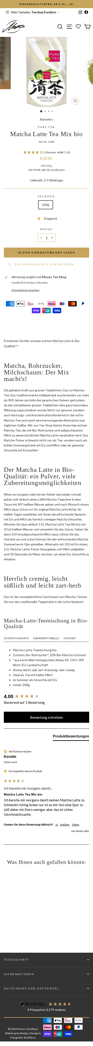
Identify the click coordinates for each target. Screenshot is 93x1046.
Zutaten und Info (16, 638)
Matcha (57, 341)
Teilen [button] (75, 824)
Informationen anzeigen (26, 290)
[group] (46, 696)
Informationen (19, 974)
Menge (46, 229)
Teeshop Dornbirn (43, 12)
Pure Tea (46, 126)
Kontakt (70, 638)
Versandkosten (55, 169)
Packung (46, 196)
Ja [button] (56, 824)
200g (45, 205)
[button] (46, 152)
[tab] (71, 737)
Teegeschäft (16, 959)
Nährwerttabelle (46, 638)
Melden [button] (65, 824)
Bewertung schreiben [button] (46, 717)
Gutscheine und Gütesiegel (31, 988)
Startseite (46, 119)
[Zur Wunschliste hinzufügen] (5, 5)
